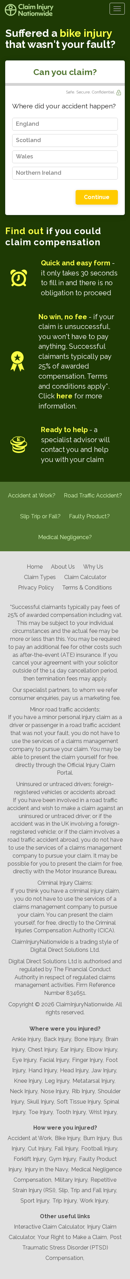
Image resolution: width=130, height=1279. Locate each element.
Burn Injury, (97, 1138)
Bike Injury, (68, 1138)
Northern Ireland (38, 173)
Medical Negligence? (65, 537)
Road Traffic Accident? (93, 495)
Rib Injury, (84, 1091)
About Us (63, 566)
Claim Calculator (85, 577)
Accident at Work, (30, 1138)
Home (35, 566)
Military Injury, (71, 1180)
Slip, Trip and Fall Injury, (88, 1190)
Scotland (28, 140)
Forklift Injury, (30, 1159)
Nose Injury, (55, 1091)
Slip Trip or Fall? (40, 516)
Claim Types (40, 577)
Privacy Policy (36, 587)
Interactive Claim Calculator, (49, 1226)
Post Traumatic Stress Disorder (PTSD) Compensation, (72, 1247)
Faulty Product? (89, 516)
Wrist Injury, (103, 1112)
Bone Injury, (88, 1039)
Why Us (93, 566)
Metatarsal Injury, (93, 1081)
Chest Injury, (43, 1049)
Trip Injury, (65, 1200)
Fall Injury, (66, 1148)
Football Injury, (99, 1148)
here (64, 396)
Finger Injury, (88, 1060)
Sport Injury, (35, 1200)
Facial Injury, (55, 1060)
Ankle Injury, (27, 1039)
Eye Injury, (24, 1060)
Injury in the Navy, (47, 1169)
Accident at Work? (31, 495)
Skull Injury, (41, 1101)
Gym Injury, (63, 1159)
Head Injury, (74, 1070)
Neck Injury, (24, 1091)
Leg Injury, (57, 1081)
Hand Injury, (43, 1070)
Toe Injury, (41, 1112)
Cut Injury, (40, 1148)
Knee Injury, (28, 1081)
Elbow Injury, (102, 1049)
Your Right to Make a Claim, (72, 1237)
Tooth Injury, (71, 1112)
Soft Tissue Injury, (79, 1101)
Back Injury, (58, 1039)
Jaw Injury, (104, 1070)
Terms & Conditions (87, 587)
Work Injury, (94, 1200)
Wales (24, 156)
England (27, 124)
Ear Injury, (72, 1049)
